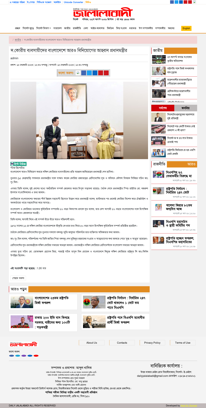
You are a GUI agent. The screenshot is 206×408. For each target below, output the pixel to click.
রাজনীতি (77, 28)
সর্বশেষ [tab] (163, 108)
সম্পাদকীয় (160, 28)
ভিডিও (88, 2)
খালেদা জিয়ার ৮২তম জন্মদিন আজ (179, 207)
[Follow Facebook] (11, 356)
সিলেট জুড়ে (28, 28)
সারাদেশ (57, 28)
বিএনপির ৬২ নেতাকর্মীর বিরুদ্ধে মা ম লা (179, 176)
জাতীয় (67, 28)
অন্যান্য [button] (172, 28)
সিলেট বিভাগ (42, 28)
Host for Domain (189, 405)
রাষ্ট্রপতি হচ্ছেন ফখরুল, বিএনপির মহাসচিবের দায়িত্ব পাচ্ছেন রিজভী (180, 242)
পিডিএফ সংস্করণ (44, 2)
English (186, 28)
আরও (191, 164)
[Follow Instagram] (17, 356)
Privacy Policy (152, 343)
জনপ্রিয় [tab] (186, 108)
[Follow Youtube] (36, 356)
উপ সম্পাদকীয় (146, 28)
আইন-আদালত (97, 28)
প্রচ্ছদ (17, 28)
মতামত (132, 28)
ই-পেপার (31, 2)
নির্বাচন (110, 28)
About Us (91, 343)
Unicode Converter (73, 2)
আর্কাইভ (57, 2)
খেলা (86, 28)
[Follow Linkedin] (30, 356)
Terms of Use (182, 343)
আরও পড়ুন (19, 289)
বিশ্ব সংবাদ (121, 28)
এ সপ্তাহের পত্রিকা (17, 2)
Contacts (122, 343)
